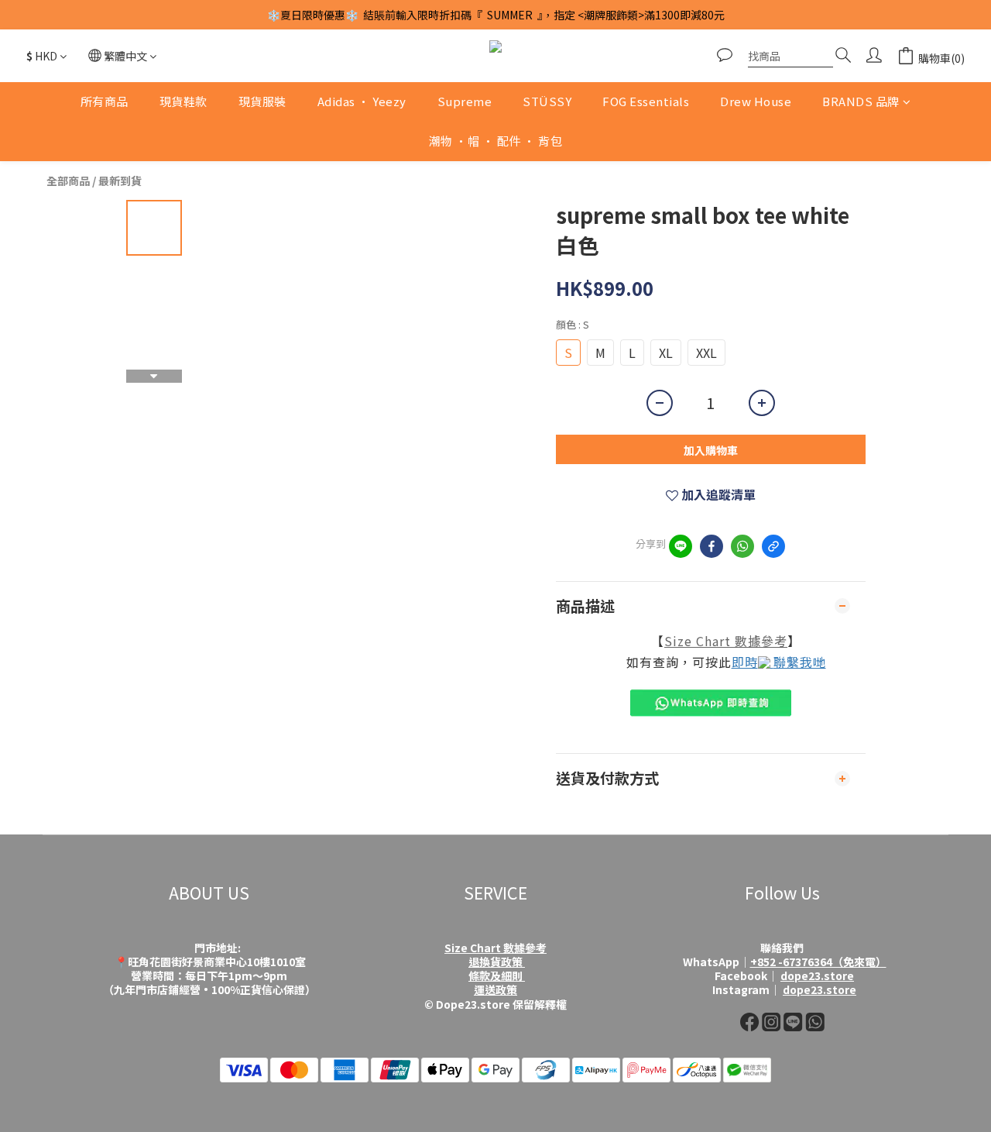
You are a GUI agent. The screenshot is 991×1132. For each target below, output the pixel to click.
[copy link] (773, 546)
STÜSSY (547, 101)
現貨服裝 (262, 101)
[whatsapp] (742, 546)
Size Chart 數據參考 (725, 640)
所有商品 (105, 101)
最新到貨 (120, 180)
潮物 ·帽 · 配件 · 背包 (496, 140)
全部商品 (68, 180)
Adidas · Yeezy (361, 101)
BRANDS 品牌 (861, 101)
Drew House (755, 101)
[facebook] (711, 546)
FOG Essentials (645, 101)
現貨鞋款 (183, 101)
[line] (680, 546)
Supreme (464, 101)
